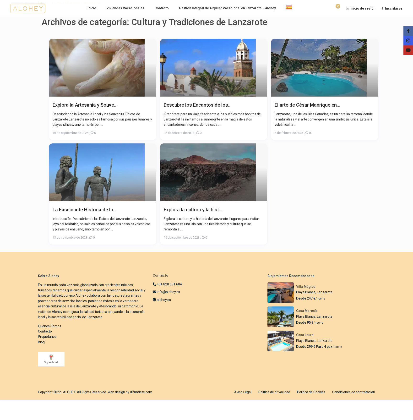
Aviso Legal (242, 392)
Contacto (162, 8)
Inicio (91, 8)
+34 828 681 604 (169, 284)
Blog (41, 342)
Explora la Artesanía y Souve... (85, 105)
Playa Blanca (305, 292)
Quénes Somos (49, 326)
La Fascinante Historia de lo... (85, 209)
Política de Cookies (311, 392)
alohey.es (163, 300)
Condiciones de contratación (353, 392)
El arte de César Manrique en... (307, 105)
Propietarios (47, 336)
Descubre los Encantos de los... (198, 105)
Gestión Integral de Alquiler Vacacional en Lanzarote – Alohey (227, 8)
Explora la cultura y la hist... (193, 209)
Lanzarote (324, 292)
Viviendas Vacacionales (125, 8)
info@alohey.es (168, 292)
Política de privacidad (274, 392)
